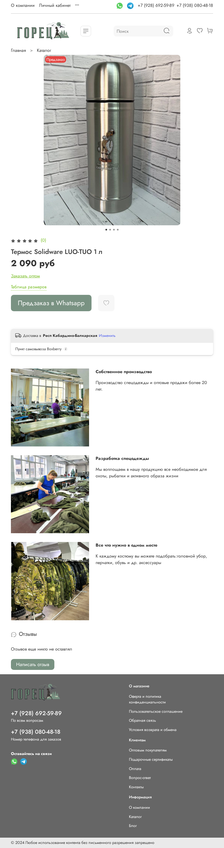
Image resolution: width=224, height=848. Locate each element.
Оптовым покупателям (148, 750)
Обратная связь (142, 720)
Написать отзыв (32, 664)
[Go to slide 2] (110, 229)
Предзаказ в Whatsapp (51, 303)
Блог (133, 825)
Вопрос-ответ (140, 777)
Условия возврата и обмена (152, 729)
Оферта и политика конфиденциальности (147, 699)
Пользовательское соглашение (155, 711)
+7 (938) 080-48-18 (194, 5)
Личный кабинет (54, 5)
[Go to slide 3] (114, 229)
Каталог (44, 50)
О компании (23, 5)
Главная (18, 50)
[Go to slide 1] (106, 229)
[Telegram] (131, 5)
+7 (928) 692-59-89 (156, 5)
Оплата (135, 768)
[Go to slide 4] (118, 229)
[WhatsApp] (120, 5)
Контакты (136, 787)
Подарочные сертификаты (151, 759)
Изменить (107, 335)
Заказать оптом (25, 276)
